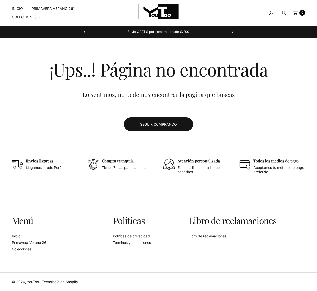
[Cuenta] (283, 12)
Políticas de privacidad (131, 236)
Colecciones (21, 249)
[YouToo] (158, 11)
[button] (28, 17)
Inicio (16, 236)
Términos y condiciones (132, 242)
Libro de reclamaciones (207, 236)
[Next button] (232, 32)
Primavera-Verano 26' (29, 242)
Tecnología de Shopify (60, 282)
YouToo (33, 282)
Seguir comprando (158, 124)
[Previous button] (85, 32)
